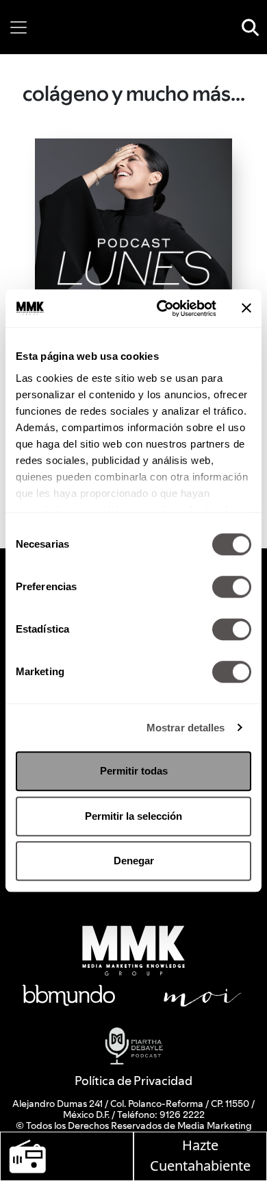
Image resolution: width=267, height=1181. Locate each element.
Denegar (134, 860)
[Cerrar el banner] (246, 308)
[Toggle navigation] (18, 27)
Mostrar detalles (186, 727)
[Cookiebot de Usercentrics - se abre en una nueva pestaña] (161, 308)
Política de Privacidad (133, 1080)
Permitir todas (134, 771)
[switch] (231, 587)
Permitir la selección (133, 816)
